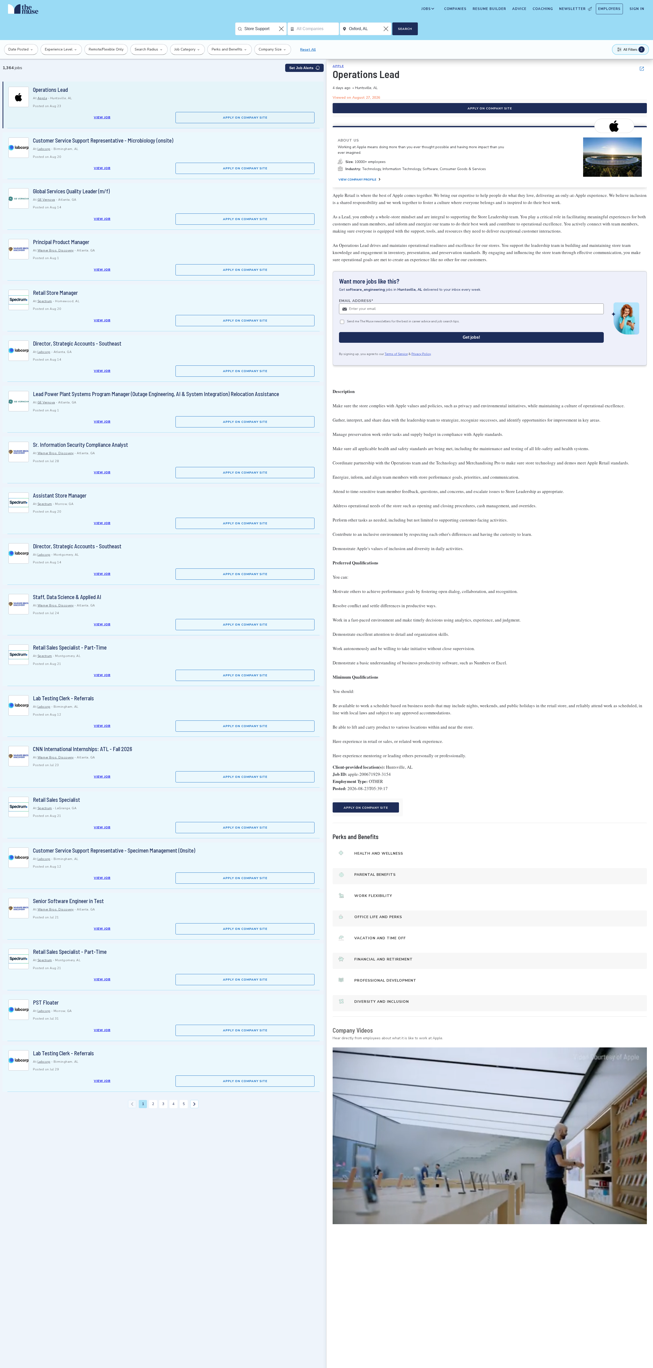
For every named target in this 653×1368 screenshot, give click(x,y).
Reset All (308, 49)
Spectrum (44, 301)
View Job (102, 117)
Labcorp (44, 149)
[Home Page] (23, 10)
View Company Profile (357, 180)
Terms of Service (396, 354)
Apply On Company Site (245, 118)
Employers (609, 9)
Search (405, 29)
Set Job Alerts (301, 68)
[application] (490, 1135)
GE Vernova (46, 200)
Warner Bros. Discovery (55, 250)
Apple (42, 98)
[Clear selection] (281, 29)
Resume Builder (489, 9)
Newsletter (572, 9)
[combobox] (265, 29)
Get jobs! (471, 337)
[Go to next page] (194, 1104)
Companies (455, 9)
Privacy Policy (421, 354)
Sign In (637, 9)
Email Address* (356, 300)
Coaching (543, 9)
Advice (519, 9)
